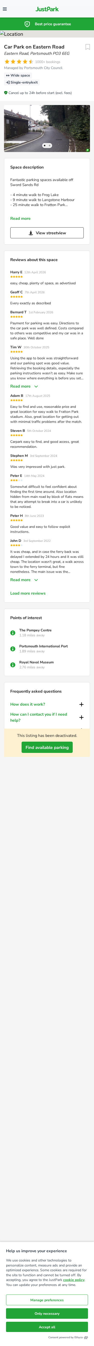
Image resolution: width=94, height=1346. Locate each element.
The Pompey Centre (35, 630)
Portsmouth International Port (43, 646)
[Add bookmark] (87, 47)
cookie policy (73, 1279)
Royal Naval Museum (36, 662)
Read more (20, 218)
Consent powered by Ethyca (65, 1337)
